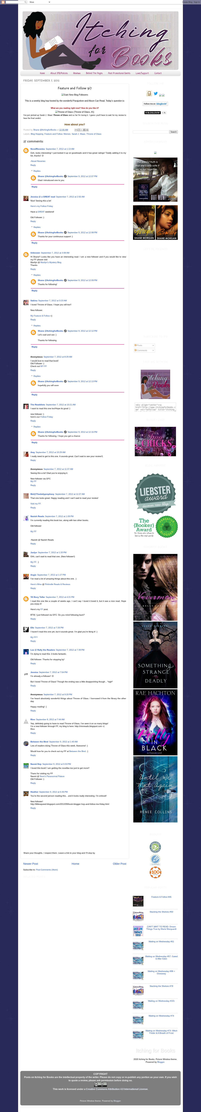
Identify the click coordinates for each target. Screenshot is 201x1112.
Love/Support (142, 73)
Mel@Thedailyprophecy (42, 494)
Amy (32, 452)
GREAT (41, 212)
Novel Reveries (38, 161)
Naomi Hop (35, 764)
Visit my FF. (35, 504)
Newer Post (30, 863)
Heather (34, 792)
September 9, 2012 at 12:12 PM (82, 331)
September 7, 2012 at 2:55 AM (70, 197)
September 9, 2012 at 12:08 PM (82, 232)
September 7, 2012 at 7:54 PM (53, 672)
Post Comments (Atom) (47, 870)
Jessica (34, 672)
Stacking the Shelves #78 (161, 986)
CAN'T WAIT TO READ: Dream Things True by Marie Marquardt (161, 928)
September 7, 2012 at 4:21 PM (60, 597)
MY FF (43, 366)
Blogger (160, 1062)
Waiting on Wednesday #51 (161, 941)
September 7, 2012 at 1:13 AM (60, 149)
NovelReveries (37, 149)
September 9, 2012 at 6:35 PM (53, 792)
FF (41, 609)
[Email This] (76, 129)
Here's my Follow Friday (41, 206)
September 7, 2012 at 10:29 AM (50, 452)
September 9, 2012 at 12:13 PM (82, 381)
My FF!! (34, 637)
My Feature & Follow (40, 316)
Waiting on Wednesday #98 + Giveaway (161, 972)
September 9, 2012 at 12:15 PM (82, 432)
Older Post (119, 863)
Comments (141, 350)
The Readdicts (37, 405)
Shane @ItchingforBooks (50, 176)
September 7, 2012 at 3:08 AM (55, 253)
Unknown (35, 253)
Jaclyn (33, 552)
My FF (33, 481)
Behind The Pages (94, 73)
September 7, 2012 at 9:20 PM (58, 694)
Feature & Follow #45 (161, 897)
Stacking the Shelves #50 (161, 912)
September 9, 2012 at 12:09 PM (82, 280)
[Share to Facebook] (84, 129)
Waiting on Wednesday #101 (161, 1001)
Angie (33, 575)
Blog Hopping (37, 134)
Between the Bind (39, 742)
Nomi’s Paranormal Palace (52, 776)
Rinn (32, 719)
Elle (32, 628)
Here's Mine (36, 584)
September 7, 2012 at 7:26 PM (49, 628)
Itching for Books (155, 1050)
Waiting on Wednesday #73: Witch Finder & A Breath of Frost (161, 1032)
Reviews (76, 73)
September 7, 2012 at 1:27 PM (51, 575)
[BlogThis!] (78, 129)
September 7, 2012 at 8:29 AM (58, 357)
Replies (37, 171)
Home (42, 73)
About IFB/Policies (59, 73)
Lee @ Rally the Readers (42, 650)
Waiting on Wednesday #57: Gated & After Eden (161, 957)
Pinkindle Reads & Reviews (57, 584)
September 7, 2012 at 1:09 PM (59, 516)
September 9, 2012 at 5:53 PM (56, 764)
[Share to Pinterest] (87, 129)
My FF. (33, 562)
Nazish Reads (37, 516)
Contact (158, 73)
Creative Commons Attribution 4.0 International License (117, 1089)
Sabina (33, 301)
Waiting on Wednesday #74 (161, 1016)
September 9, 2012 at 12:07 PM (82, 176)
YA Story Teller (37, 597)
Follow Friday (46, 417)
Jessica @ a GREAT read (42, 197)
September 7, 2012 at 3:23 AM (52, 301)
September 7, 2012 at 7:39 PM (70, 650)
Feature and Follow (53, 134)
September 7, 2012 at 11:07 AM (58, 469)
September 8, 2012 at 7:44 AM (50, 719)
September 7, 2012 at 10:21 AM (61, 405)
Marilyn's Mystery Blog (50, 262)
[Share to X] (81, 129)
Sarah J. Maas (78, 134)
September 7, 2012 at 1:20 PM (52, 552)
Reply (33, 165)
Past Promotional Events (119, 73)
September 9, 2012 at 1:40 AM (63, 742)
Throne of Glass (93, 134)
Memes (67, 134)
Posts (139, 345)
